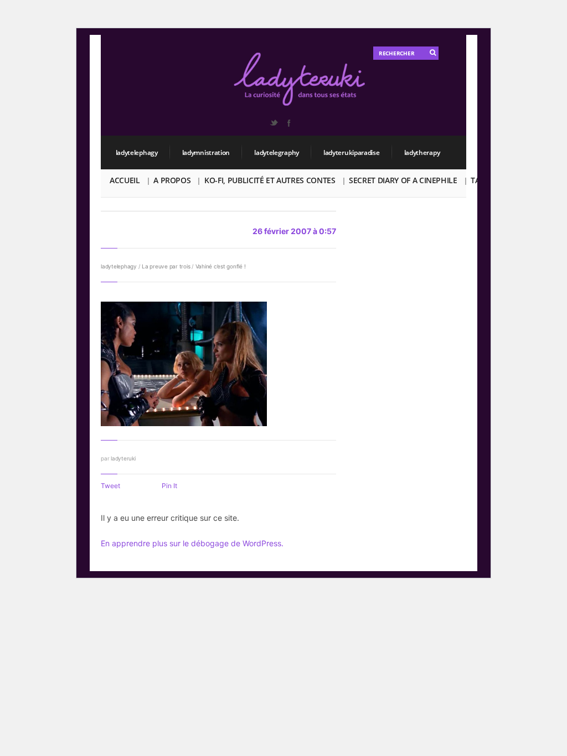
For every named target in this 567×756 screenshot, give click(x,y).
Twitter (273, 122)
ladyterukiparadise (351, 152)
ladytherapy (422, 152)
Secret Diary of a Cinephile (403, 180)
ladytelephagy (137, 152)
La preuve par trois (166, 266)
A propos (171, 180)
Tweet (110, 485)
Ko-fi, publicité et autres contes (269, 180)
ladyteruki (123, 458)
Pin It (169, 485)
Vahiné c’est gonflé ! (220, 266)
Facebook (288, 122)
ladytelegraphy (276, 152)
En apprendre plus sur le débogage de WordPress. (192, 543)
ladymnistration (206, 152)
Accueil (125, 180)
